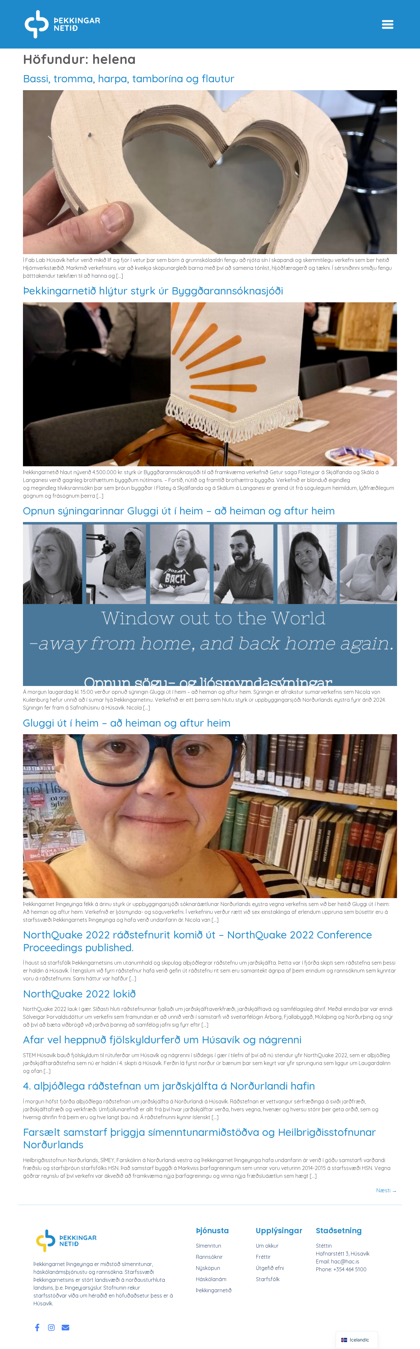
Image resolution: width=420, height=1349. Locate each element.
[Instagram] (51, 1327)
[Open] (387, 24)
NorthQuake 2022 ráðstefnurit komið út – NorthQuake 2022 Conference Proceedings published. (197, 941)
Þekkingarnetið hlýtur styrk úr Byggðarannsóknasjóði (153, 290)
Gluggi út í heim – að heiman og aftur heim (127, 722)
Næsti (386, 1190)
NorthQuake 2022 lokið (79, 993)
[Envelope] (65, 1327)
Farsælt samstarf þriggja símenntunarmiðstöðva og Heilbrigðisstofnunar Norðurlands (199, 1138)
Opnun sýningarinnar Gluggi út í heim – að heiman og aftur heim (179, 510)
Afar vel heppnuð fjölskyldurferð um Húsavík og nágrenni (162, 1039)
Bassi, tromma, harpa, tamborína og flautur (129, 78)
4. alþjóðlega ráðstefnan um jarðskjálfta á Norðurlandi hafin (169, 1085)
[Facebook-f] (37, 1327)
